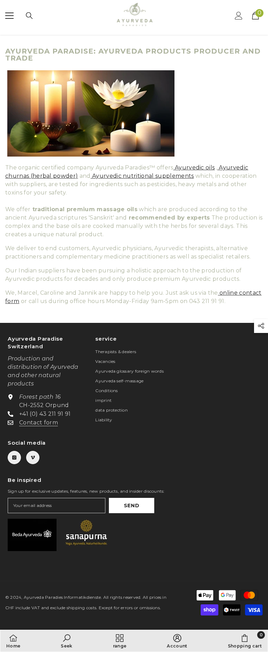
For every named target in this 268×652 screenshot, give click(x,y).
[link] (66, 641)
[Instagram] (14, 457)
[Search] (29, 15)
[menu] (9, 15)
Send (132, 505)
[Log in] (239, 15)
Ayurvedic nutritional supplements (142, 176)
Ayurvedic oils (194, 167)
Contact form (38, 422)
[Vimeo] (32, 457)
